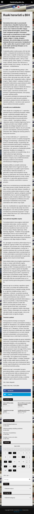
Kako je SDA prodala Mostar (8, 403)
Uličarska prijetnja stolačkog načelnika (12, 428)
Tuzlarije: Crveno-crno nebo (10, 437)
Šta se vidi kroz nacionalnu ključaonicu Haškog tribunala (24, 404)
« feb (4, 475)
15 (5, 461)
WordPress (16, 511)
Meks (20, 510)
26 (23, 466)
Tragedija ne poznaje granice (8, 411)
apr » (8, 475)
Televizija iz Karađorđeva (9, 433)
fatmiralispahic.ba (17, 2)
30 (10, 470)
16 (10, 461)
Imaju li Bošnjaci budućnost (10, 424)
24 (14, 466)
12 (23, 457)
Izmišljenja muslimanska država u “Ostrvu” (24, 411)
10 (14, 457)
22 (5, 466)
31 (14, 470)
